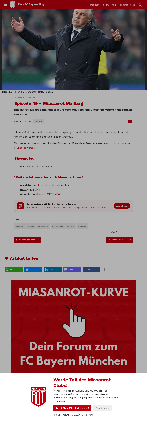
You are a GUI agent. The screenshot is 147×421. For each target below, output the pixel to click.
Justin (44, 185)
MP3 (49, 194)
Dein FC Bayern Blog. (31, 4)
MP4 (57, 194)
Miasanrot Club (127, 4)
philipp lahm (57, 226)
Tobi (36, 185)
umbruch (82, 226)
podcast (70, 226)
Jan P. (17, 121)
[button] (14, 269)
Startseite (19, 97)
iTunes (40, 194)
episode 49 (43, 226)
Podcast (94, 4)
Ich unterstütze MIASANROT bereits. (73, 414)
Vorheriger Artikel (28, 240)
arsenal (31, 226)
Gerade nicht (102, 408)
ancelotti (20, 226)
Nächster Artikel (116, 240)
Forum (105, 4)
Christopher (62, 185)
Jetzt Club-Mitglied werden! (72, 408)
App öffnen (122, 206)
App (114, 4)
